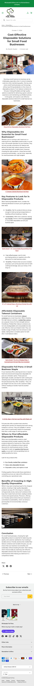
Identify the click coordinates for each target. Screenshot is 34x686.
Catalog (8, 680)
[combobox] (17, 20)
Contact (13, 680)
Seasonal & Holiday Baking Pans (9, 682)
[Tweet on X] (3, 566)
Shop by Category (21, 680)
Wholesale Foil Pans (9, 677)
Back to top (16, 604)
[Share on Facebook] (7, 566)
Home (3, 25)
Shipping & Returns (21, 682)
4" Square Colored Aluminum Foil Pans (17, 191)
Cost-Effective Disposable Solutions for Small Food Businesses (16, 26)
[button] (31, 13)
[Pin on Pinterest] (11, 566)
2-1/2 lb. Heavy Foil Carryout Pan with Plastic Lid (17, 419)
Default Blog (9, 25)
